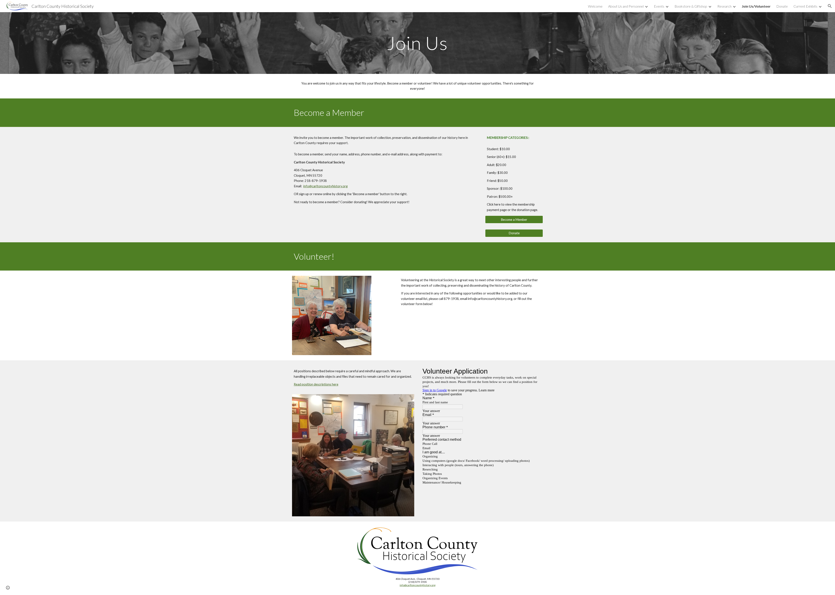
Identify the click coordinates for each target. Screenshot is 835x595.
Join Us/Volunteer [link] (756, 6)
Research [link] (724, 6)
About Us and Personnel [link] (626, 6)
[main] (417, 43)
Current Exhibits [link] (805, 6)
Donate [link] (782, 6)
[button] (830, 6)
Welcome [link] (595, 6)
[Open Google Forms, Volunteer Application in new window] (534, 371)
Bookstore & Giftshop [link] (691, 6)
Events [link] (659, 6)
